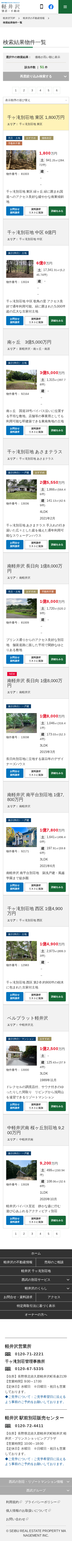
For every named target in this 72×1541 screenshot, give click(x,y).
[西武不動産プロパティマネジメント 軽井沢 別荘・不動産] (10, 7)
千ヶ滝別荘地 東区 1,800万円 (36, 117)
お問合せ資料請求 (15, 211)
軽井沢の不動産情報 (34, 18)
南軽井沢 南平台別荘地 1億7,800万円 (35, 797)
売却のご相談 (54, 1262)
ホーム (36, 1253)
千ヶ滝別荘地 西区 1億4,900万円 (35, 911)
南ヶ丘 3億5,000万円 (29, 342)
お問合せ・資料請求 (18, 1297)
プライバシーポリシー (41, 1502)
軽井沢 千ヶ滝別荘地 (36, 1271)
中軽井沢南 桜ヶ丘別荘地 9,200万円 (35, 1130)
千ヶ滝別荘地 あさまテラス (35, 451)
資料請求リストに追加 (36, 211)
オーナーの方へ (36, 1314)
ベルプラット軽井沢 (27, 1018)
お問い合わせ (15, 1519)
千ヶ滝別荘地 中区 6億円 (31, 232)
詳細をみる (57, 211)
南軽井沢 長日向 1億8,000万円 (34, 568)
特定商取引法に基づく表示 (36, 1305)
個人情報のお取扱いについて (27, 1510)
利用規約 (12, 1502)
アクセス (54, 1297)
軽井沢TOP (9, 18)
